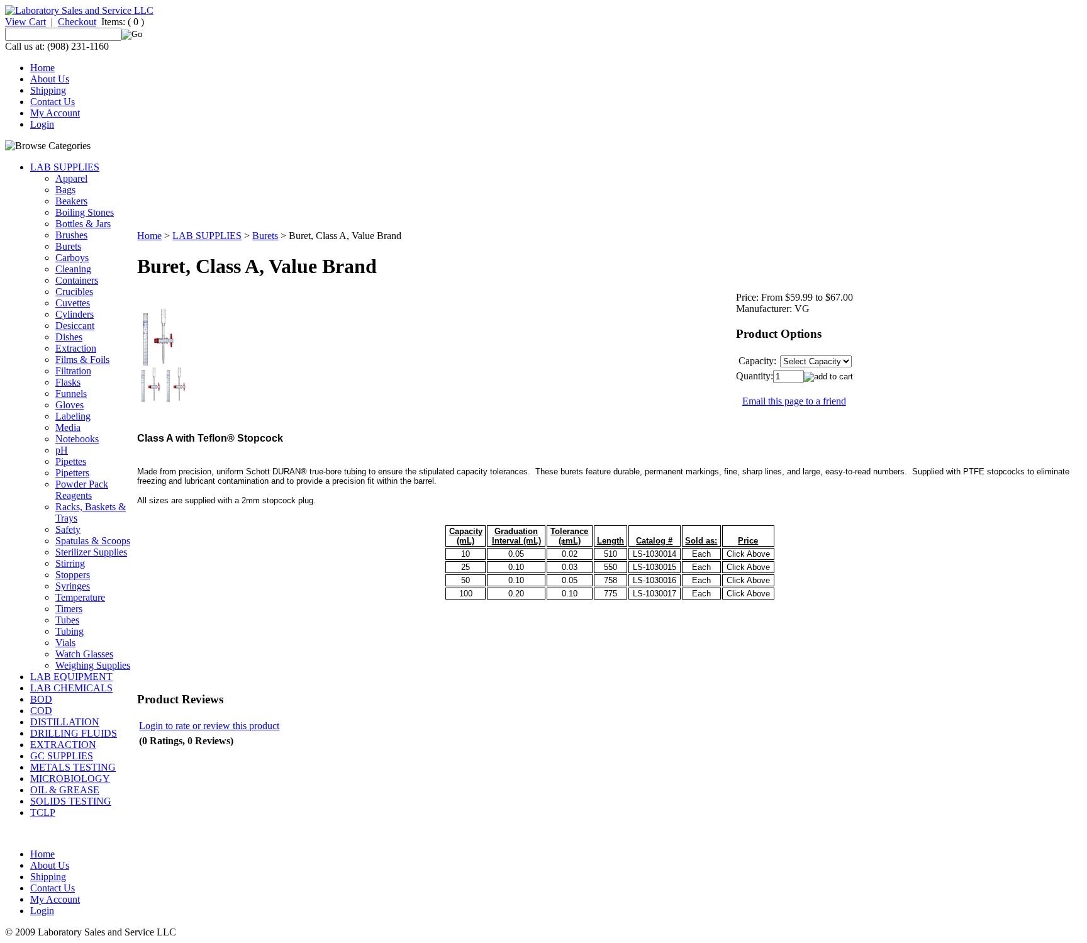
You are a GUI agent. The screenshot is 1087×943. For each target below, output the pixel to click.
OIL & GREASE (64, 789)
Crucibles (74, 291)
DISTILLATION (64, 722)
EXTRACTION (63, 744)
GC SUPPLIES (61, 755)
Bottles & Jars (83, 223)
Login (42, 124)
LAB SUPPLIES (64, 167)
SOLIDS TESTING (70, 801)
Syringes (72, 586)
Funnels (71, 393)
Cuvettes (72, 303)
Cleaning (73, 269)
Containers (76, 280)
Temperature (80, 597)
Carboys (72, 257)
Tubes (67, 620)
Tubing (69, 631)
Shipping (48, 90)
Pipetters (72, 472)
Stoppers (72, 574)
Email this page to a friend (794, 401)
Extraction (75, 348)
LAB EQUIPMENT (71, 676)
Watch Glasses (84, 654)
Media (68, 427)
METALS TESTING (73, 767)
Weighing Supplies (92, 665)
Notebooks (77, 438)
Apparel (71, 178)
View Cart (25, 21)
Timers (68, 608)
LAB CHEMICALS (71, 688)
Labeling (73, 416)
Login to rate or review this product (209, 725)
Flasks (68, 382)
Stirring (70, 563)
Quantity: (754, 376)
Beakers (71, 201)
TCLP (42, 812)
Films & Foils (82, 359)
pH (61, 450)
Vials (65, 642)
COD (41, 710)
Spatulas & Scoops (92, 540)
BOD (41, 699)
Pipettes (70, 461)
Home (42, 67)
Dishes (68, 337)
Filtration (73, 370)
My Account (55, 113)
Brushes (71, 235)
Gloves (69, 404)
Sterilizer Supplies (91, 552)
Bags (65, 189)
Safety (68, 529)
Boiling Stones (84, 212)
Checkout (77, 21)
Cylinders (74, 314)
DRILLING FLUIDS (73, 733)
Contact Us (52, 101)
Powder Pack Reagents (81, 490)
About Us (49, 79)
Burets (68, 246)
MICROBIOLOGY (70, 778)
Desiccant (74, 325)
